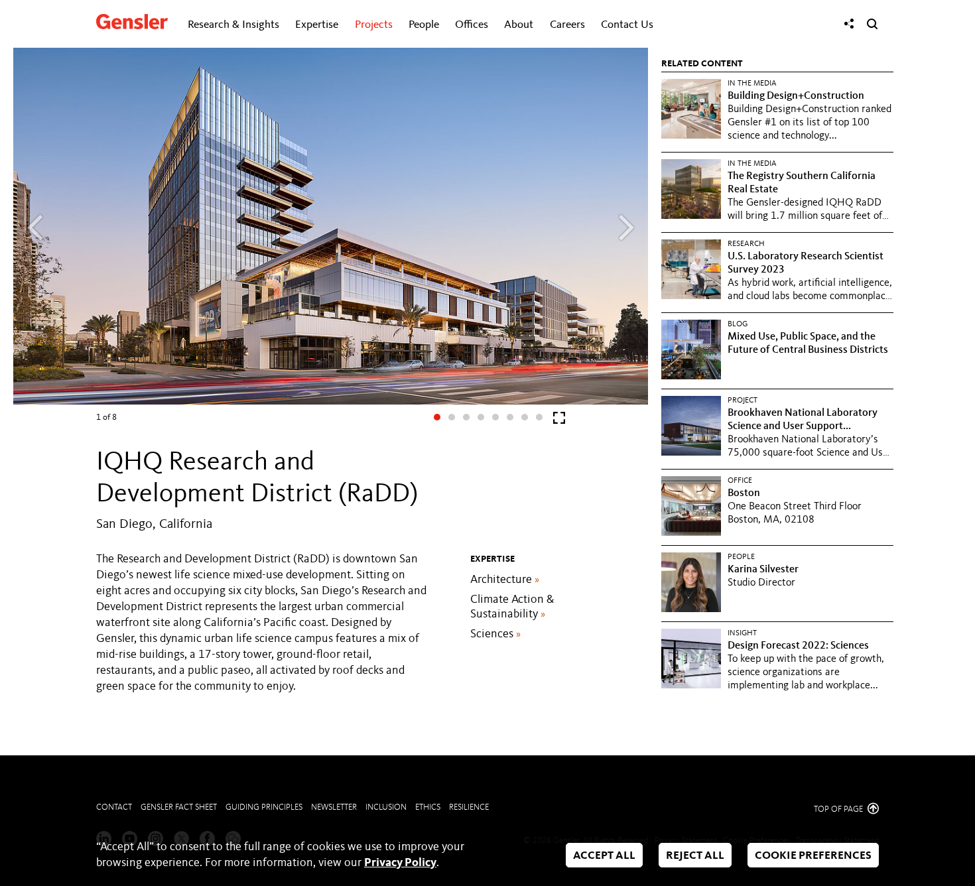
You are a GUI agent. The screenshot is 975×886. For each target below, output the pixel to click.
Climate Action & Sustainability (512, 607)
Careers (567, 25)
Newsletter (334, 807)
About (518, 25)
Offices (471, 25)
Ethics (427, 807)
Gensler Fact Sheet (179, 807)
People (424, 25)
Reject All (695, 855)
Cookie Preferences (813, 855)
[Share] (849, 23)
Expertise (316, 25)
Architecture (504, 580)
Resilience (469, 807)
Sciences (495, 634)
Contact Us (627, 25)
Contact (114, 807)
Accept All (604, 855)
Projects (374, 25)
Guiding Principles (264, 807)
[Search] (872, 23)
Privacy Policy (400, 863)
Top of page (839, 809)
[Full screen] (559, 421)
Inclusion (386, 807)
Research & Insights (233, 25)
